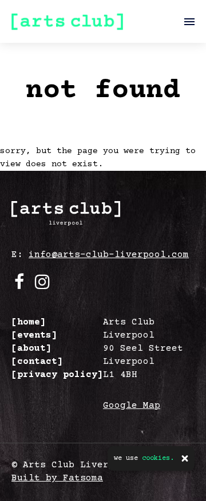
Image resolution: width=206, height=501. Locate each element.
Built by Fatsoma (57, 478)
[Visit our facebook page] (19, 286)
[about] (31, 348)
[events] (34, 335)
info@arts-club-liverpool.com (109, 255)
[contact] (37, 361)
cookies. (158, 458)
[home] (28, 322)
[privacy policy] (57, 375)
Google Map (131, 405)
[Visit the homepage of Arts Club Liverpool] (67, 21)
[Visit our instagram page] (42, 286)
